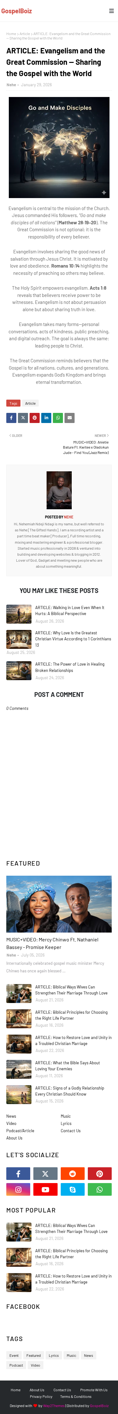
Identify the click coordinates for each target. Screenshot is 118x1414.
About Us (14, 1137)
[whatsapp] (100, 1189)
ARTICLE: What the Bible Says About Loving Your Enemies (67, 1066)
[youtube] (45, 1189)
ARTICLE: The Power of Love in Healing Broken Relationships (69, 667)
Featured (33, 1355)
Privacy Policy (41, 1396)
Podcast (16, 1365)
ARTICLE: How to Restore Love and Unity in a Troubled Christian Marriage (73, 1040)
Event (14, 1355)
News (11, 1116)
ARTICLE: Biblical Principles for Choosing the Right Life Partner (71, 1015)
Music (66, 1116)
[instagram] (18, 1189)
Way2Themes (54, 1405)
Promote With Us (94, 1389)
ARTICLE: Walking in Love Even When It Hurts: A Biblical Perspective (69, 610)
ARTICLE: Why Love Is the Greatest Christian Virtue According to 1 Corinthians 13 (73, 639)
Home (11, 33)
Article (25, 33)
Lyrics (66, 1123)
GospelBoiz (16, 11)
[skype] (73, 1189)
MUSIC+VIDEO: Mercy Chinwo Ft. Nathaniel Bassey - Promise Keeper (52, 943)
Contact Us (71, 1130)
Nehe (11, 84)
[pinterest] (100, 1173)
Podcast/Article (20, 1130)
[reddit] (73, 1173)
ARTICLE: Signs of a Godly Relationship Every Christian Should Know (69, 1091)
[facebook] (18, 1173)
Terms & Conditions (76, 1396)
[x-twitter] (45, 1173)
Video (11, 1123)
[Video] (59, 904)
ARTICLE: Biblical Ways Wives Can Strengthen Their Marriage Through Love (71, 990)
